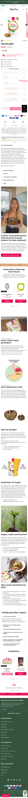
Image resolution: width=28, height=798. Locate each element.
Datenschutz (4, 733)
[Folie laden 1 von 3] (13, 37)
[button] (23, 9)
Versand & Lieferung (6, 722)
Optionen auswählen (7, 302)
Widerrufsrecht (5, 771)
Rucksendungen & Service (7, 730)
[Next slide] (17, 308)
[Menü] (1, 9)
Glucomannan (4, 749)
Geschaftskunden (5, 768)
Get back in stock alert (24, 109)
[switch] (25, 796)
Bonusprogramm (5, 738)
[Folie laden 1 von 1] (10, 37)
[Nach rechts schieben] (26, 25)
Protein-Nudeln (21, 670)
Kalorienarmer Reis (5, 754)
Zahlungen (3, 728)
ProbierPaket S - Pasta (7, 670)
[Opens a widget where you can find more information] (5, 795)
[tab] (13, 143)
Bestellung (3, 725)
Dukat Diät (3, 760)
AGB (2, 776)
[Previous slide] (11, 308)
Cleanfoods (8, 791)
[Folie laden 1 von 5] (16, 37)
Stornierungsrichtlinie (21, 795)
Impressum (4, 773)
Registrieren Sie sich (14, 714)
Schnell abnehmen (5, 747)
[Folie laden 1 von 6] (17, 37)
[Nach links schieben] (2, 25)
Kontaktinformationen (11, 795)
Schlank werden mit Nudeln (8, 752)
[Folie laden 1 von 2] (12, 37)
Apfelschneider (21, 295)
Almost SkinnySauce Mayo (7, 296)
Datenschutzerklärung (21, 793)
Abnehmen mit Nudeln (7, 757)
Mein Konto (4, 736)
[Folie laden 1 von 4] (14, 37)
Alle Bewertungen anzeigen (11, 256)
